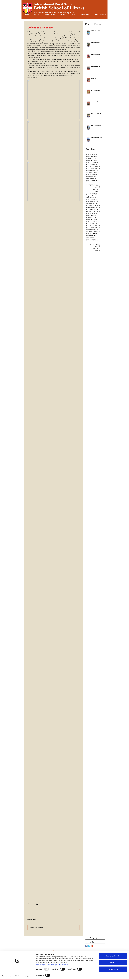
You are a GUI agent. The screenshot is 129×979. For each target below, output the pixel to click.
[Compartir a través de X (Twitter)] (32, 904)
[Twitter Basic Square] (89, 946)
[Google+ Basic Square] (92, 946)
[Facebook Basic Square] (86, 946)
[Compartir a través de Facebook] (28, 904)
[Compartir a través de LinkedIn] (37, 904)
